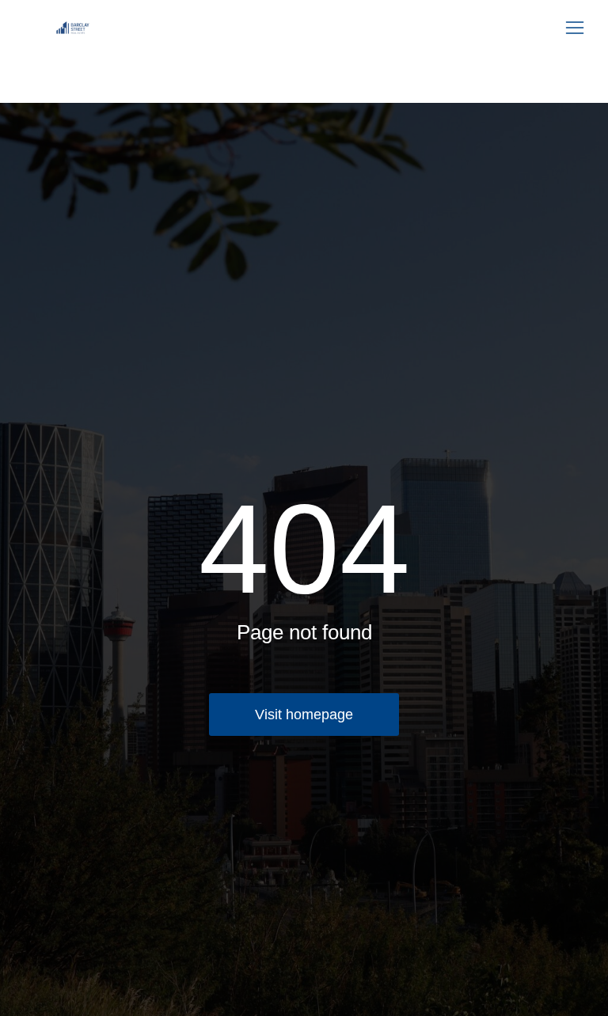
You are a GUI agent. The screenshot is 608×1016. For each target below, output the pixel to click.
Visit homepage (304, 714)
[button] (574, 27)
